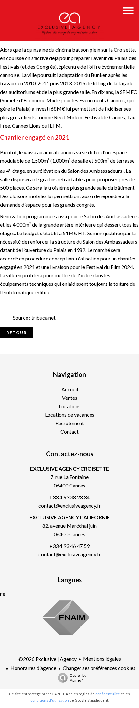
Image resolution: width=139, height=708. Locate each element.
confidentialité (107, 694)
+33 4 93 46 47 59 (69, 546)
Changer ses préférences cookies (99, 668)
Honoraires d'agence (33, 668)
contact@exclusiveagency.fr (69, 505)
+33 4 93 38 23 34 (69, 497)
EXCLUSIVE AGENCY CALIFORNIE (69, 517)
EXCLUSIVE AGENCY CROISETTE (69, 468)
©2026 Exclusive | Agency (47, 659)
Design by (78, 678)
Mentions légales (102, 658)
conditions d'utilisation (49, 700)
